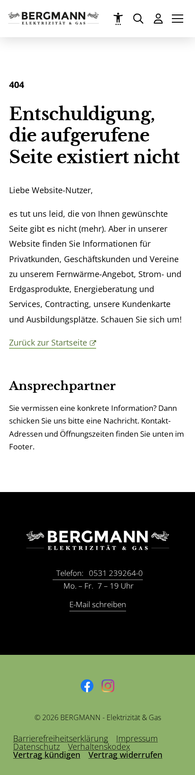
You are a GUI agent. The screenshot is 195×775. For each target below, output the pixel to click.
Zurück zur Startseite (48, 342)
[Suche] (138, 18)
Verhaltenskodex (99, 746)
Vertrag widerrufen (125, 755)
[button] (177, 18)
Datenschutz (36, 746)
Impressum (137, 738)
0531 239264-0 (99, 573)
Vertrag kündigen (46, 755)
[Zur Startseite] (53, 21)
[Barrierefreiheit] (118, 19)
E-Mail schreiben (97, 604)
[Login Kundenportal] (158, 18)
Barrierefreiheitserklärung (60, 738)
